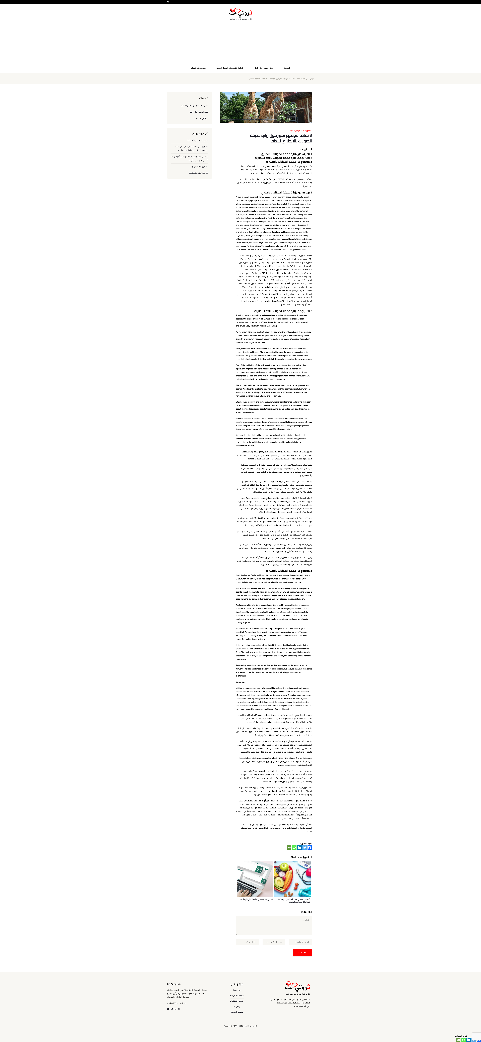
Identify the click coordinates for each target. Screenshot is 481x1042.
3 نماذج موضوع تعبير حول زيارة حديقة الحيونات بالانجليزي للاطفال (281, 138)
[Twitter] (304, 847)
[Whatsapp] (294, 847)
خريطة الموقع (237, 1012)
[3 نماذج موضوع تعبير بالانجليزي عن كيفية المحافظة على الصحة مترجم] (293, 876)
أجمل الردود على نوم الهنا (197, 140)
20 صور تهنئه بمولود (199, 166)
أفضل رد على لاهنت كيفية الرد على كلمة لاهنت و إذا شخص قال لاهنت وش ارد (191, 148)
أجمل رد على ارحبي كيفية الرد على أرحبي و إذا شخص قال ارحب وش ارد (189, 158)
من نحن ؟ (237, 990)
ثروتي (312, 78)
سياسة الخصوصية (237, 995)
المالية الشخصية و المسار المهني (230, 68)
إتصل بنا (236, 1006)
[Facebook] (310, 847)
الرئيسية (287, 68)
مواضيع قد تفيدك (198, 68)
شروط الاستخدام (236, 1001)
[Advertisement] (240, 45)
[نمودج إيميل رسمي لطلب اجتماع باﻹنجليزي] (255, 876)
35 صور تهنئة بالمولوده (198, 173)
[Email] (289, 847)
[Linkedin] (299, 847)
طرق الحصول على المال (263, 68)
